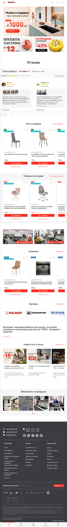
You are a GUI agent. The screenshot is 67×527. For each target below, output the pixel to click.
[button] (31, 34)
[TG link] (37, 435)
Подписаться (58, 485)
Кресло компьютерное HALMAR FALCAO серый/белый (42, 207)
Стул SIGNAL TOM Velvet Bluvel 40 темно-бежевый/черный (42, 155)
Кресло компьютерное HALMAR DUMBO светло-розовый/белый (15, 207)
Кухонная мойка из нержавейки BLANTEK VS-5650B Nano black (41, 283)
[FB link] (32, 435)
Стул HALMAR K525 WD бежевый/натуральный (15, 283)
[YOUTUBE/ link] (24, 435)
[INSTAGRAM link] (28, 435)
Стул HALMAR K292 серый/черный (15, 154)
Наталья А (44, 82)
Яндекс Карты (6, 109)
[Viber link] (41, 435)
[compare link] (57, 2)
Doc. (8, 82)
